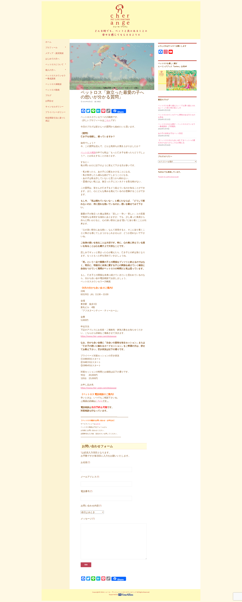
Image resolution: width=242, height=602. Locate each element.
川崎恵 (98, 102)
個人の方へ (50, 70)
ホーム (48, 42)
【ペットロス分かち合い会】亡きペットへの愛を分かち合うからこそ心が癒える (176, 141)
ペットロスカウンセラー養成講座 (55, 77)
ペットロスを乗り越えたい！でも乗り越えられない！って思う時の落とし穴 (176, 106)
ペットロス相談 (88, 152)
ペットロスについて (54, 64)
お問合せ (49, 101)
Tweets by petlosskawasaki (168, 177)
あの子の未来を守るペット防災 (170, 133)
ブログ (48, 95)
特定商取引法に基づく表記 (55, 119)
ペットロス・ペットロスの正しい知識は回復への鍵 (98, 88)
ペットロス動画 (52, 90)
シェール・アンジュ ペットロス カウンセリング (120, 592)
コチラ (97, 424)
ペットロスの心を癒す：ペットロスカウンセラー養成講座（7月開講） (176, 125)
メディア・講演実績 (54, 53)
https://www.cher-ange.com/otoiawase (98, 336)
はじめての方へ (52, 59)
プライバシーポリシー (55, 112)
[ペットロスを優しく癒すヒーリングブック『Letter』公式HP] (177, 80)
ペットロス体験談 (53, 84)
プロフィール (51, 47)
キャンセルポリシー (54, 106)
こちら (107, 120)
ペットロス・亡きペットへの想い (127, 88)
